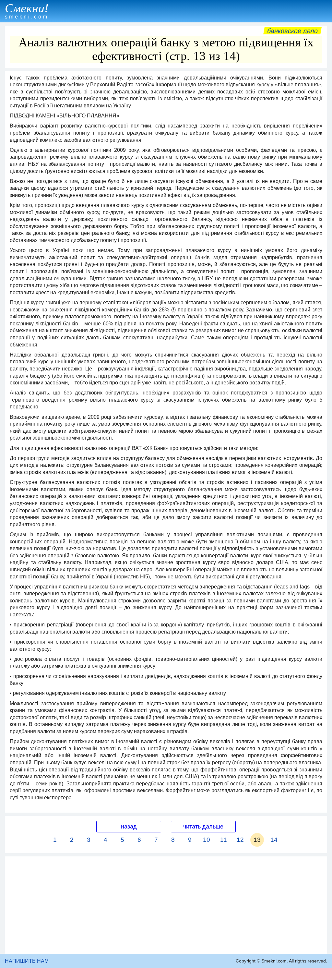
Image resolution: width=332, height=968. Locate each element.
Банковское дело (292, 30)
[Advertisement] (166, 905)
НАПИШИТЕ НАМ (27, 961)
